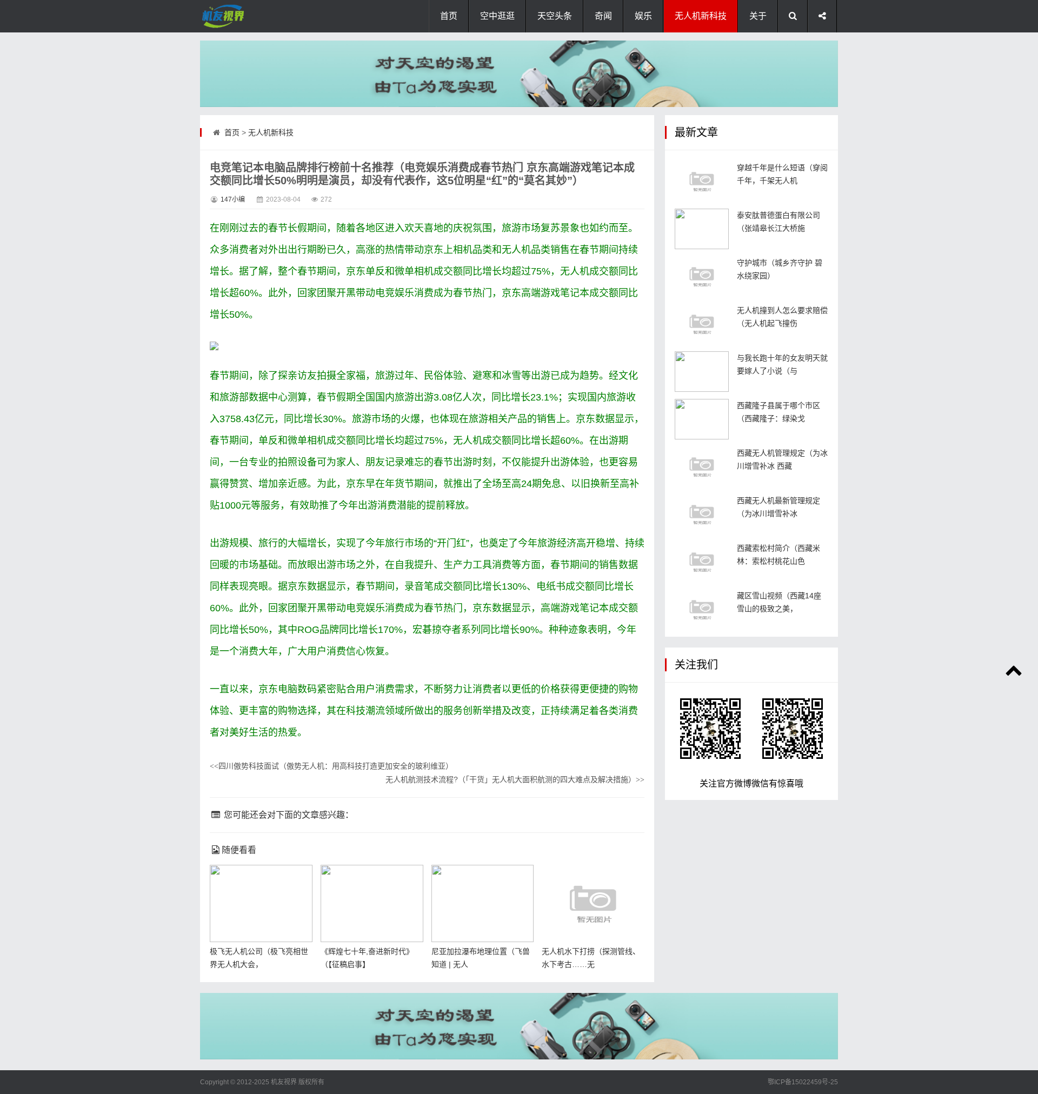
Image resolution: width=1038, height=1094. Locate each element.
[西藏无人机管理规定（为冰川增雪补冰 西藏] (702, 466)
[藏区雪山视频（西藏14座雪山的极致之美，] (702, 609)
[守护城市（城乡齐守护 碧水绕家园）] (702, 276)
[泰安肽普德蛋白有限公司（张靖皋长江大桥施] (702, 229)
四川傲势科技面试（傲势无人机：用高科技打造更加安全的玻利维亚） (331, 766)
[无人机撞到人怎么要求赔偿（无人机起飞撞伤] (702, 324)
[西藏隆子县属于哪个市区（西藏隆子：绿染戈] (702, 419)
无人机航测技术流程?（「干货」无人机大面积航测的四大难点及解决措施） (514, 779)
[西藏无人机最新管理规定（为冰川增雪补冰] (702, 514)
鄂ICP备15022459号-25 (803, 1082)
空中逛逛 (497, 16)
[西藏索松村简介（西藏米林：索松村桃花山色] (702, 562)
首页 (448, 16)
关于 (758, 16)
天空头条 (554, 16)
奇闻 (603, 16)
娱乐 (643, 16)
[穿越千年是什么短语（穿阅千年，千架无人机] (702, 181)
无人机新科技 (701, 16)
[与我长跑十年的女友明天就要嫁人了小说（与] (702, 371)
